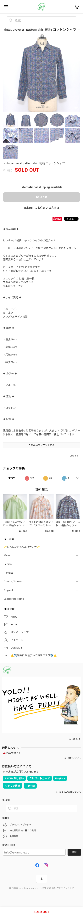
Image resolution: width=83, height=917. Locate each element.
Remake (8, 572)
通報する (74, 456)
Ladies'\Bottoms (14, 598)
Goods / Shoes (13, 581)
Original (8, 590)
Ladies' (8, 564)
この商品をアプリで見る (41, 445)
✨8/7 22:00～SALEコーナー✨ (22, 546)
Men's (7, 555)
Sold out (41, 197)
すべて (11, 478)
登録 (74, 852)
